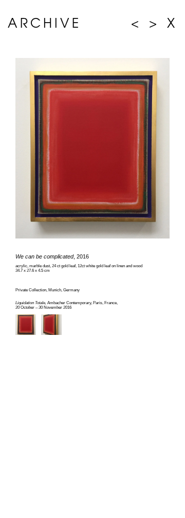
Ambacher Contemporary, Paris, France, (66, 303)
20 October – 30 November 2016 (43, 307)
